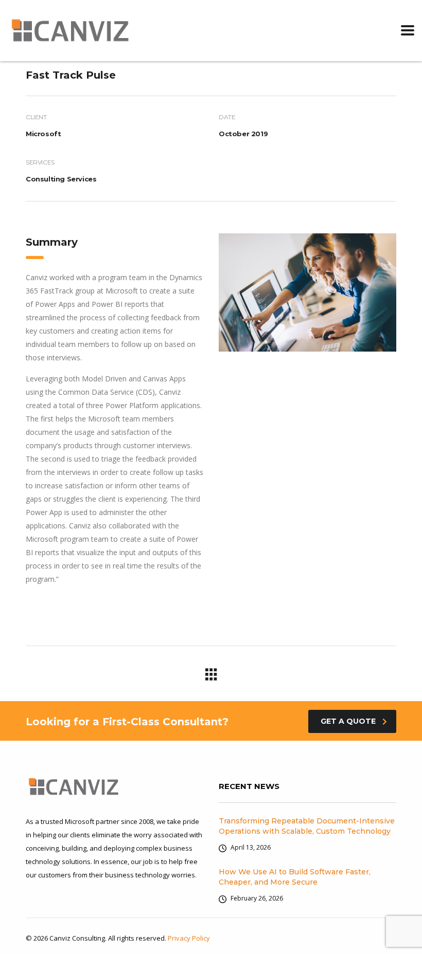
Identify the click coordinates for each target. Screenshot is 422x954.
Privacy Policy (189, 938)
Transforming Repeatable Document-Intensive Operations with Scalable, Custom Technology (307, 826)
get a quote (348, 721)
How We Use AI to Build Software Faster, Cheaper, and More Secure (295, 877)
